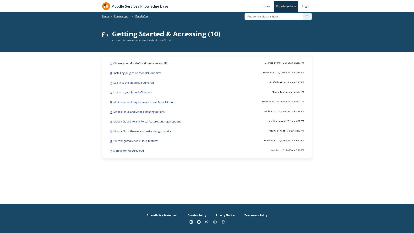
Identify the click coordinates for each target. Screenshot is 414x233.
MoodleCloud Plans (146, 16)
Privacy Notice (225, 215)
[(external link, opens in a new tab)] (198, 222)
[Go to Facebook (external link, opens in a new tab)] (191, 222)
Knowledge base (286, 6)
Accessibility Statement (162, 215)
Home (266, 6)
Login (305, 6)
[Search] (307, 16)
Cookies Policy (197, 215)
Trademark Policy (255, 215)
